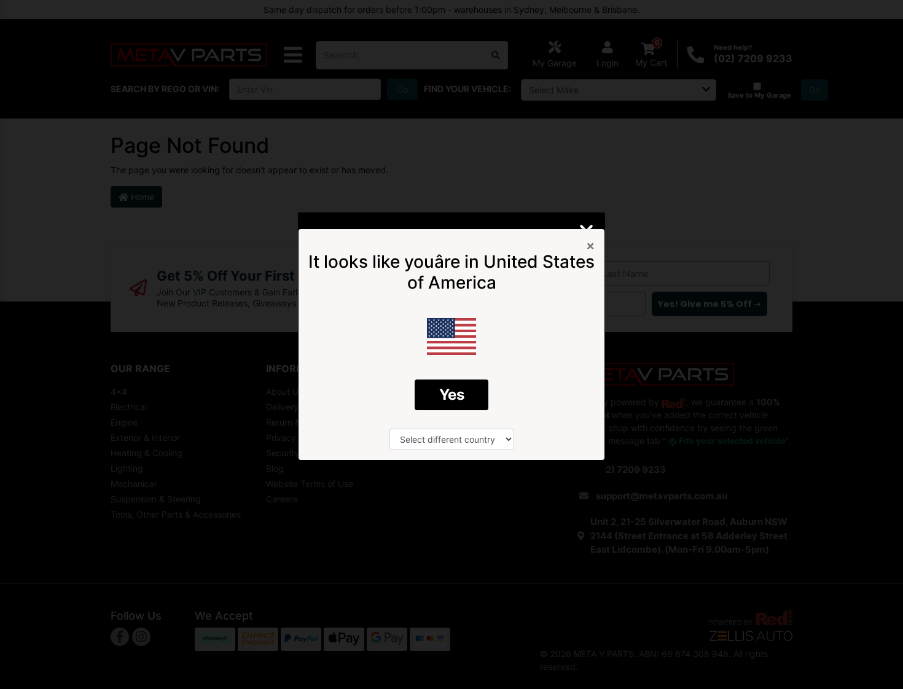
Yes (451, 394)
